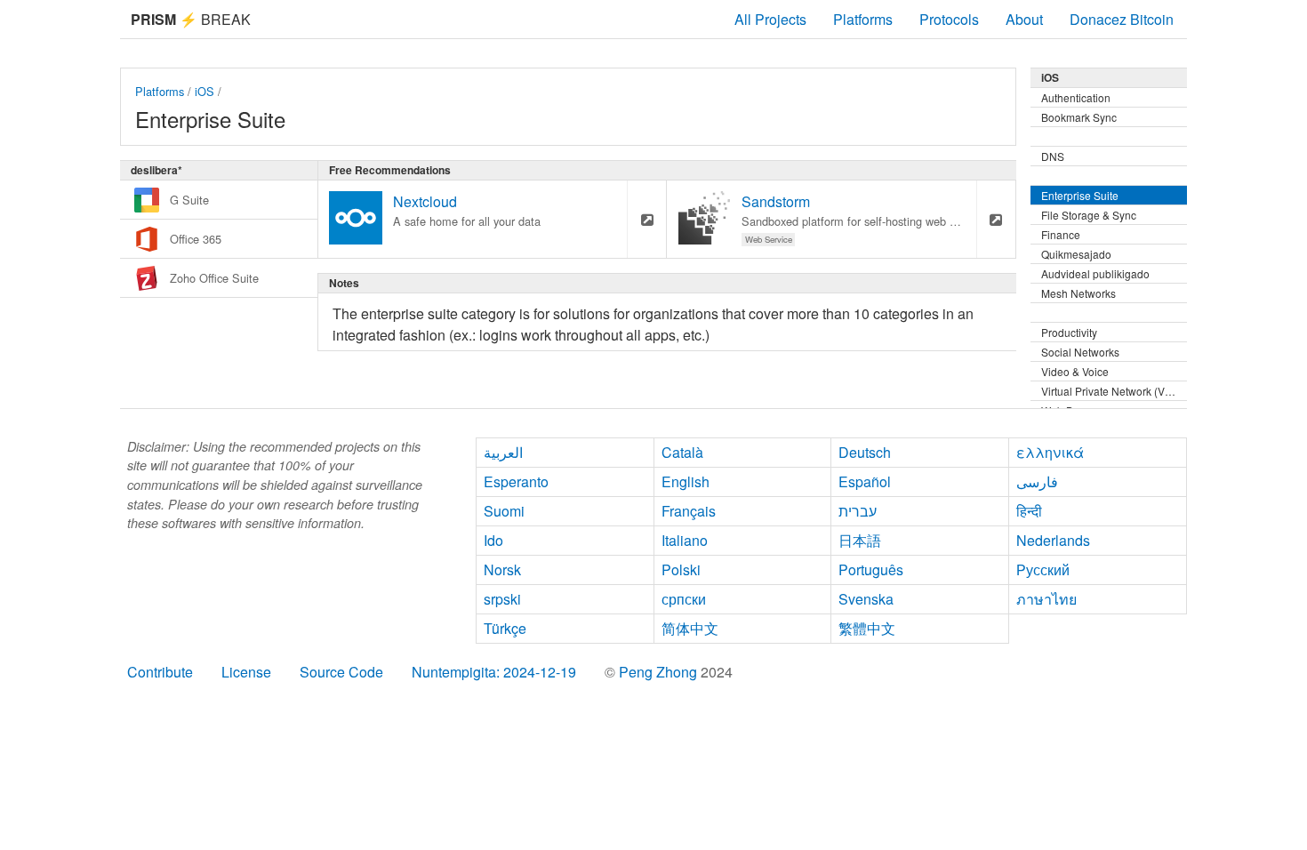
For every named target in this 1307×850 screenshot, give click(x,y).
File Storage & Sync (1088, 214)
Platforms (863, 19)
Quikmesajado (1076, 253)
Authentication (1076, 97)
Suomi (504, 511)
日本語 (859, 540)
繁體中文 (866, 628)
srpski (502, 599)
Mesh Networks (1078, 293)
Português (870, 569)
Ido (493, 540)
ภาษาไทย (1046, 599)
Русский (1043, 569)
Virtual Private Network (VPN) (1112, 390)
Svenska (866, 599)
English (686, 481)
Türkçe (505, 628)
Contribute (160, 672)
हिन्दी (1029, 511)
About (1024, 19)
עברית (857, 511)
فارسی (1037, 481)
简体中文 (690, 628)
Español (864, 481)
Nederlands (1053, 540)
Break (191, 19)
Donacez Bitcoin (1122, 19)
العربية (503, 452)
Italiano (685, 540)
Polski (681, 569)
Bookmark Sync (1079, 116)
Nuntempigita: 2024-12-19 (494, 672)
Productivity (1069, 332)
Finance (1060, 234)
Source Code (341, 672)
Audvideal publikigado (1095, 273)
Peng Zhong (660, 672)
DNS (1052, 156)
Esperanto (516, 481)
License (246, 672)
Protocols (949, 19)
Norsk (502, 569)
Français (689, 511)
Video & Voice (1075, 371)
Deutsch (864, 452)
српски (684, 599)
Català (682, 452)
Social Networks (1080, 351)
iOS (204, 91)
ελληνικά (1050, 452)
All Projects (770, 19)
